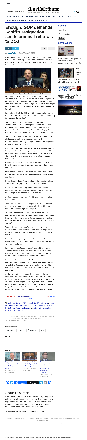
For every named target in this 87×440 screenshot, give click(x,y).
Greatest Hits (26, 20)
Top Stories (41, 20)
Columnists (41, 17)
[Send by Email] (51, 48)
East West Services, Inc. (35, 418)
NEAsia (61, 17)
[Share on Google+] (22, 48)
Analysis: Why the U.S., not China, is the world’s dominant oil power (69, 97)
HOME (8, 17)
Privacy (46, 418)
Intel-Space (12, 20)
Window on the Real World (16, 418)
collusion (11, 303)
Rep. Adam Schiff (41, 305)
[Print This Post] (44, 48)
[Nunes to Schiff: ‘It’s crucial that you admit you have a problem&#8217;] (30, 356)
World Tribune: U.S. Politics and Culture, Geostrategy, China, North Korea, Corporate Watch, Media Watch (41, 437)
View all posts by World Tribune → (16, 320)
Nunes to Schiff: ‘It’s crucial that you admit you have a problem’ (29, 364)
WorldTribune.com (16, 311)
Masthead (54, 418)
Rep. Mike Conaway (23, 308)
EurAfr (30, 17)
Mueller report (28, 305)
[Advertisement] (70, 132)
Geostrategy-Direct (26, 296)
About (16, 17)
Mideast (52, 17)
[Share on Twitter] (15, 48)
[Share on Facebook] (8, 48)
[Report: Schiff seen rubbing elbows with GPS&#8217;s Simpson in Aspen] (12, 356)
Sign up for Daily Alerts (67, 418)
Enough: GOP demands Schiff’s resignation (32, 303)
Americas (71, 17)
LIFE (23, 17)
